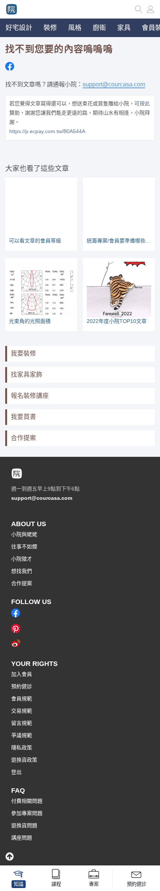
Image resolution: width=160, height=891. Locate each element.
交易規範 (21, 711)
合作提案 (23, 438)
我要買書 (23, 416)
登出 (16, 772)
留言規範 (21, 723)
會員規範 (21, 699)
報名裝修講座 (30, 395)
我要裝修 (23, 353)
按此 (145, 103)
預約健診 (21, 686)
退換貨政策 (24, 760)
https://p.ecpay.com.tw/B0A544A (47, 131)
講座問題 (21, 838)
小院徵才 (21, 559)
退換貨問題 (24, 825)
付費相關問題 (26, 801)
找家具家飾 (26, 374)
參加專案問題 (26, 813)
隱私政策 (21, 747)
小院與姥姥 (24, 534)
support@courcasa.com (114, 84)
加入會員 (21, 674)
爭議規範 (21, 735)
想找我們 (21, 571)
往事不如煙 (24, 547)
